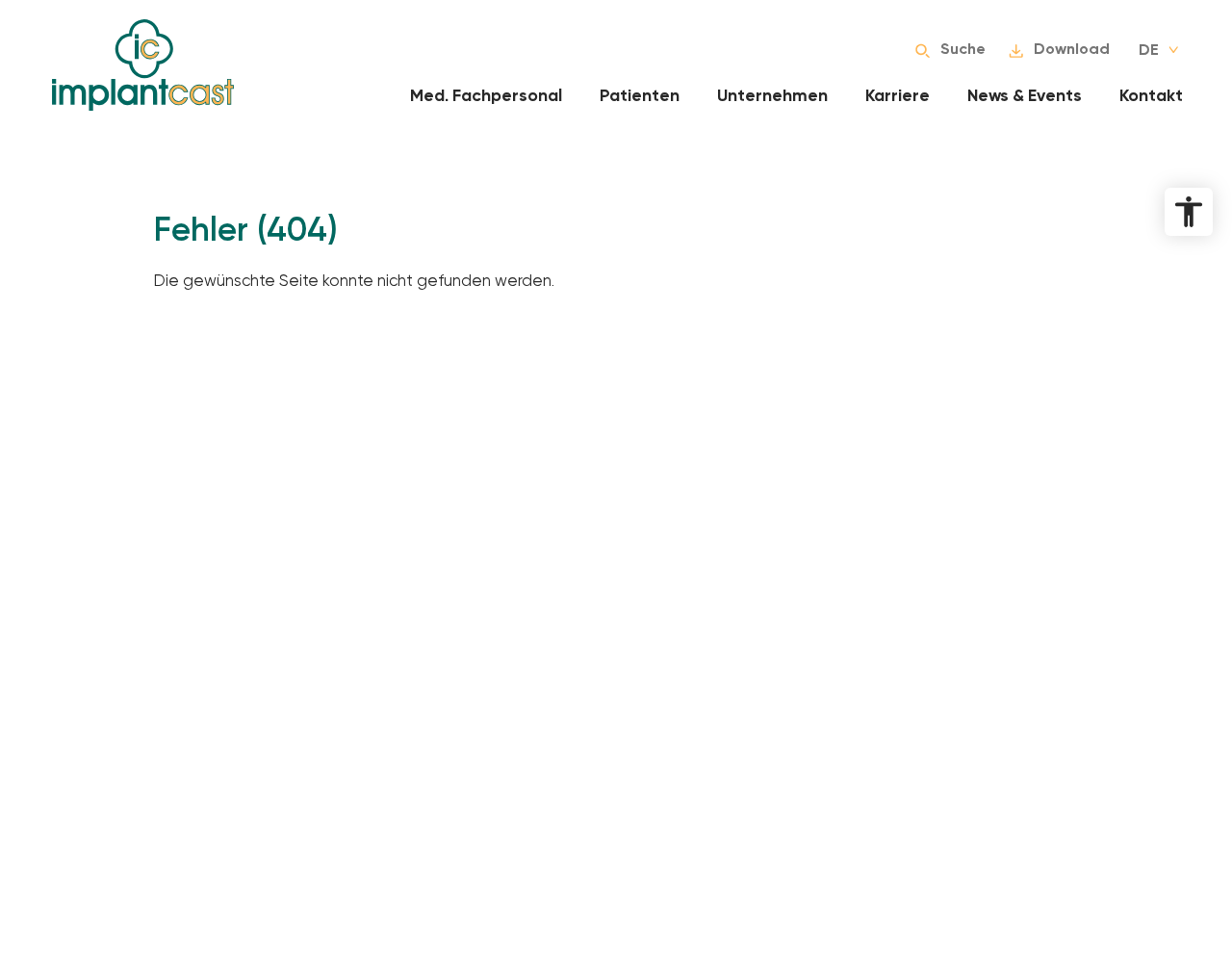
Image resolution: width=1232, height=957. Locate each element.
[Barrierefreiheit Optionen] (1189, 212)
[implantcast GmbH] (143, 65)
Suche (963, 49)
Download (1072, 49)
